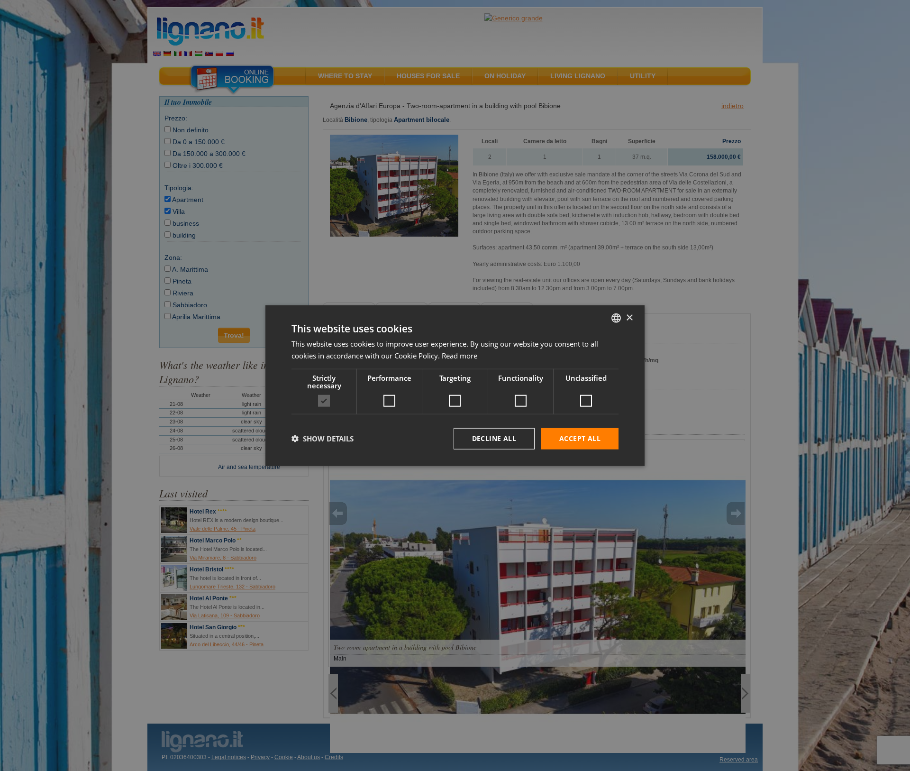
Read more (459, 355)
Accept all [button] (580, 438)
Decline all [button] (494, 438)
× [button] (629, 317)
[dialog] (455, 385)
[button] (322, 438)
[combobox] (616, 318)
